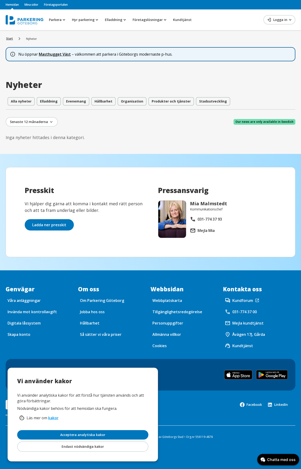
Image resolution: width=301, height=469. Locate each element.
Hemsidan (12, 5)
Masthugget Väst (55, 54)
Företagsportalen (56, 5)
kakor (53, 417)
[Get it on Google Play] (272, 374)
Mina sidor (31, 5)
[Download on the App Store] (238, 374)
